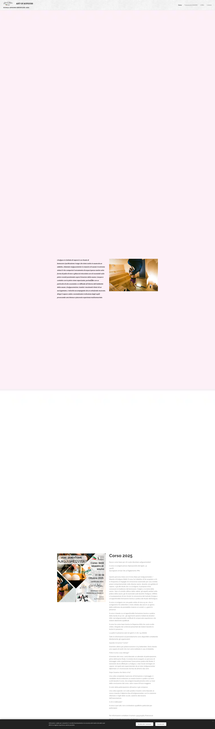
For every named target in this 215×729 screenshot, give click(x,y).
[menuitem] (180, 5)
